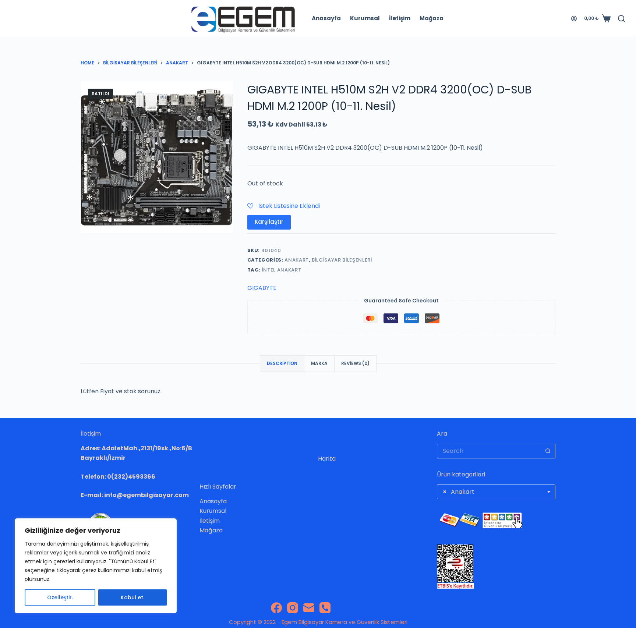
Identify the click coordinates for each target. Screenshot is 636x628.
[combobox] (496, 492)
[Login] (574, 18)
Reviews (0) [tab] (355, 363)
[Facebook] (276, 607)
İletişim (399, 18)
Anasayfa (326, 18)
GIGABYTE (261, 288)
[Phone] (325, 607)
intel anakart (281, 269)
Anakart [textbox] (458, 491)
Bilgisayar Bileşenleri (342, 259)
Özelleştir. (60, 597)
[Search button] (548, 451)
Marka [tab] (319, 363)
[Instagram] (292, 607)
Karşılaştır (269, 222)
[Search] (621, 18)
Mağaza (432, 18)
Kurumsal (365, 18)
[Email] (308, 607)
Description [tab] (282, 363)
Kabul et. (132, 597)
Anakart (297, 259)
